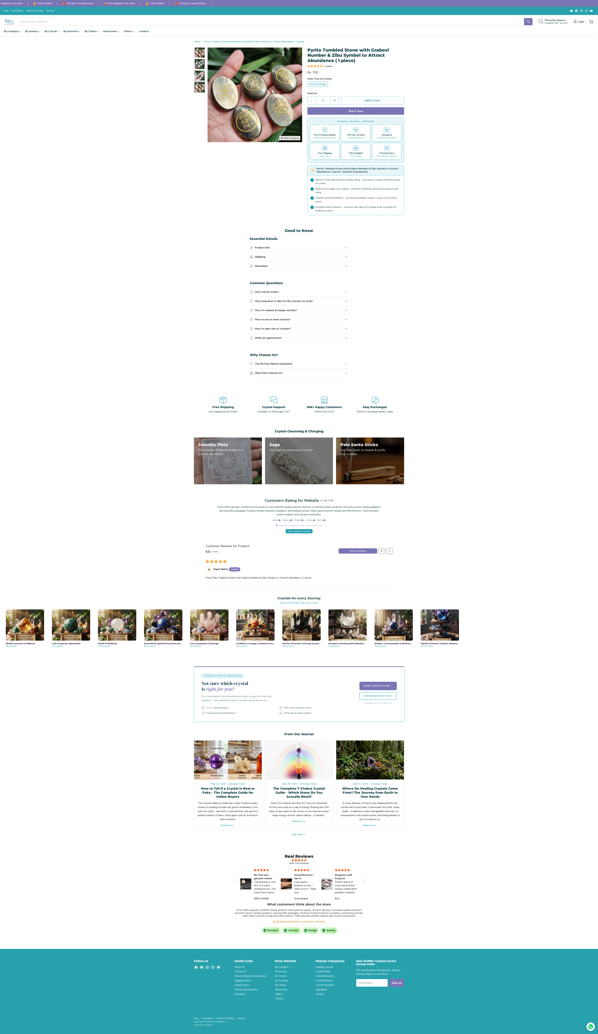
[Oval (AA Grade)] (318, 87)
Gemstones (110, 31)
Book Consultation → (378, 686)
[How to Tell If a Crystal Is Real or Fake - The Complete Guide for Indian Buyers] (228, 760)
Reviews (51, 11)
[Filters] (381, 551)
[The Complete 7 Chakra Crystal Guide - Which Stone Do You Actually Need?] (299, 760)
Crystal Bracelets (325, 976)
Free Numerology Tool (378, 696)
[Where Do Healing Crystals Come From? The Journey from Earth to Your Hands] (370, 760)
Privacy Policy (242, 985)
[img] (299, 860)
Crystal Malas (323, 971)
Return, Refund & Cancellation (251, 976)
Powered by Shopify (203, 1025)
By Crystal (51, 31)
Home (197, 41)
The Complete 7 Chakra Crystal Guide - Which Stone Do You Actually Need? (299, 792)
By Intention (71, 31)
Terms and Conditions (246, 989)
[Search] (528, 21)
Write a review (358, 551)
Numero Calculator (35, 11)
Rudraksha (321, 989)
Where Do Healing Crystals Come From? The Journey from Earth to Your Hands (370, 792)
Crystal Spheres (324, 980)
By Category (11, 31)
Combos (144, 31)
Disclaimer (240, 994)
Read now (226, 825)
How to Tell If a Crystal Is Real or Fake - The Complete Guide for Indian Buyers (228, 792)
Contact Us (240, 971)
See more (297, 834)
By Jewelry (32, 31)
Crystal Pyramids (325, 985)
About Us (240, 967)
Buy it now (356, 111)
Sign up (397, 983)
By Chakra (91, 31)
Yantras (320, 994)
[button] (580, 22)
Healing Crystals (324, 967)
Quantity (312, 93)
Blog (6, 11)
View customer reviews (299, 531)
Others (128, 31)
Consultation (17, 11)
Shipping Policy (243, 980)
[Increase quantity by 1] (335, 100)
